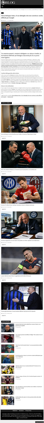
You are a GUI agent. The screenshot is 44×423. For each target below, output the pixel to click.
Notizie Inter (10, 96)
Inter (2, 13)
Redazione (15, 410)
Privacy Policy (28, 410)
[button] (42, 6)
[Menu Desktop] (2, 6)
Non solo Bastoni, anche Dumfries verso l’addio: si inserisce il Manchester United (18, 134)
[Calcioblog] (8, 2)
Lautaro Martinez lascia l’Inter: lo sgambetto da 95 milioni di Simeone (16, 276)
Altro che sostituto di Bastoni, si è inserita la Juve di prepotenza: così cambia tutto (18, 169)
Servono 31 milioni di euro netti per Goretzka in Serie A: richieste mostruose (17, 205)
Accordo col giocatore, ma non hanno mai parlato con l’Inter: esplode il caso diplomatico (20, 240)
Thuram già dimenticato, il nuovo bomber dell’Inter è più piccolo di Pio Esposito (18, 311)
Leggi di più (4, 138)
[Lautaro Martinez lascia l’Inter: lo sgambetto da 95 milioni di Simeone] (22, 260)
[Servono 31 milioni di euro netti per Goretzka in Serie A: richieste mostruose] (22, 190)
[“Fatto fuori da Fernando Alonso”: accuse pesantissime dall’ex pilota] (7, 348)
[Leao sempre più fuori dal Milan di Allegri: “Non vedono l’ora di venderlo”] (7, 338)
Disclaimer (21, 410)
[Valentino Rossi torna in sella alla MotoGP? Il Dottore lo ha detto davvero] (7, 369)
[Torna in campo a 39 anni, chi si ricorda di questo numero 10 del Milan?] (7, 380)
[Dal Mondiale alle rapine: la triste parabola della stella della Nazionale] (7, 400)
